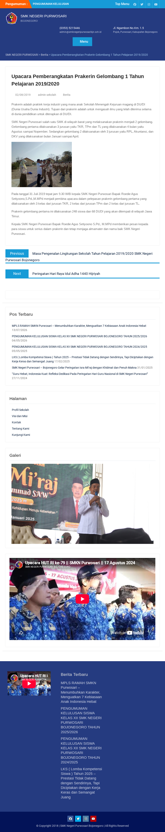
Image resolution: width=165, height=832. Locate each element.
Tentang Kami (20, 428)
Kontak (16, 422)
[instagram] (149, 4)
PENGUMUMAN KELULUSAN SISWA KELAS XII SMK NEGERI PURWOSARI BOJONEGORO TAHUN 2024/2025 (79, 346)
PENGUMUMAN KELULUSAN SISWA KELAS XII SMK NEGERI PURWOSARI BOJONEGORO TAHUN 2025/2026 (79, 336)
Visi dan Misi (19, 416)
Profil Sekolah (20, 409)
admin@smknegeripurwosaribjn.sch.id (80, 32)
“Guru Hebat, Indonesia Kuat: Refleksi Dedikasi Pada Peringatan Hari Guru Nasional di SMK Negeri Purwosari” (80, 373)
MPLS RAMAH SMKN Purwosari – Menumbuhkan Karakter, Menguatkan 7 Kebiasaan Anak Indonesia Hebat (79, 325)
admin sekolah (47, 94)
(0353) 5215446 (70, 28)
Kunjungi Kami (21, 434)
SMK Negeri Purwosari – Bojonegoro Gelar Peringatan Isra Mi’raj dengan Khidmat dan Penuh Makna (74, 367)
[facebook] (135, 4)
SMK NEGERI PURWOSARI (44, 16)
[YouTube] (156, 4)
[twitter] (142, 4)
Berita (66, 94)
